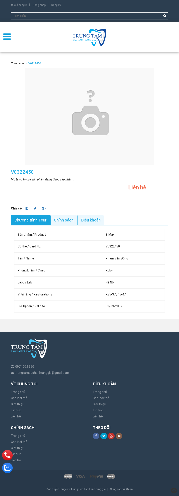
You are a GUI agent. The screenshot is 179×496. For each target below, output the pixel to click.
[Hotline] (7, 455)
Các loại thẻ (19, 398)
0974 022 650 (24, 366)
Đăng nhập (39, 5)
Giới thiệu (17, 404)
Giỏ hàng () (20, 5)
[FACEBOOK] (96, 436)
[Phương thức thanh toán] (89, 476)
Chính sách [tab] (64, 220)
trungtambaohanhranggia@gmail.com (42, 372)
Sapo (129, 489)
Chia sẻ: (16, 208)
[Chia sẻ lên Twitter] (35, 208)
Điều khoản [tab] (91, 220)
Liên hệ (16, 416)
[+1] (44, 208)
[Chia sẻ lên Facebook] (27, 208)
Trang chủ (18, 392)
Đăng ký (56, 5)
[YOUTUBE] (111, 436)
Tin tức (16, 410)
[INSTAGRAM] (119, 436)
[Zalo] (7, 468)
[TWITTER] (103, 436)
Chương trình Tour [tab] (30, 220)
